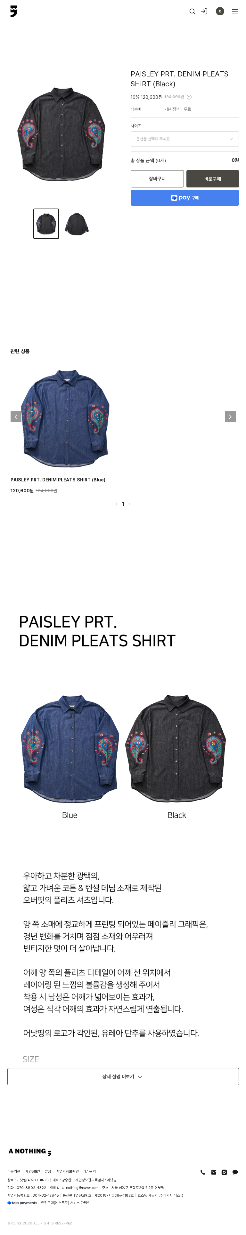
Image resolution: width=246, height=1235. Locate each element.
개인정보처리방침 (38, 1171)
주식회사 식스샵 (171, 1195)
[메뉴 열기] (233, 11)
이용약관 (13, 1171)
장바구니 (157, 178)
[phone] (203, 1172)
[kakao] (235, 1172)
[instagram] (224, 1172)
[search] (192, 11)
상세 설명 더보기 (118, 1076)
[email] (213, 1172)
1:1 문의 (90, 1171)
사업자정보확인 (67, 1171)
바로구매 (212, 179)
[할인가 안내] (189, 97)
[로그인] (204, 11)
